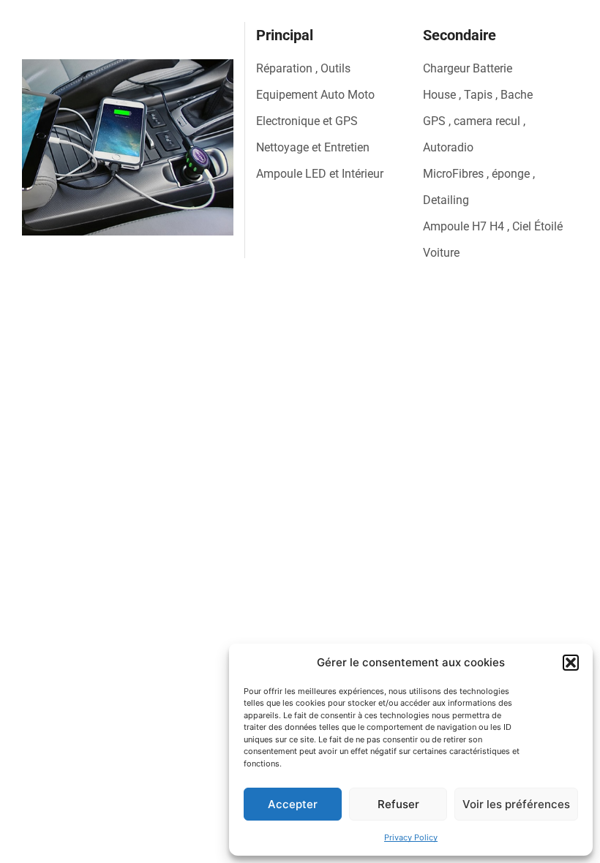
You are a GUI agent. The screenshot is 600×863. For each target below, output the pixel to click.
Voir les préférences (516, 804)
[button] (570, 662)
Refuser (398, 804)
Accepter (293, 804)
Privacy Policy (411, 837)
